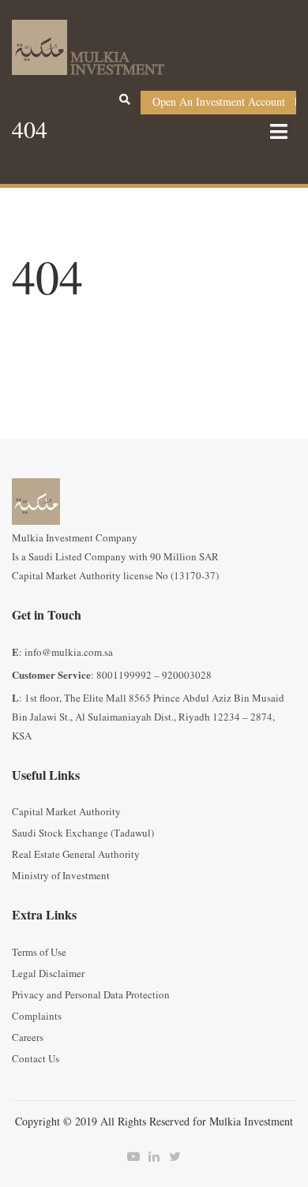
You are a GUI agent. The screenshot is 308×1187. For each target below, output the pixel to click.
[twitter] (174, 1157)
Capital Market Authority (66, 812)
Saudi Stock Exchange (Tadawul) (83, 833)
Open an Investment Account (218, 102)
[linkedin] (154, 1157)
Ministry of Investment (61, 876)
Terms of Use (39, 952)
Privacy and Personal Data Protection (91, 995)
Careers (27, 1038)
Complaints (37, 1016)
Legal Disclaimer (48, 974)
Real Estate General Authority (76, 855)
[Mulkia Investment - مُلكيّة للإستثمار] (88, 45)
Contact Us (35, 1059)
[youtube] (133, 1157)
